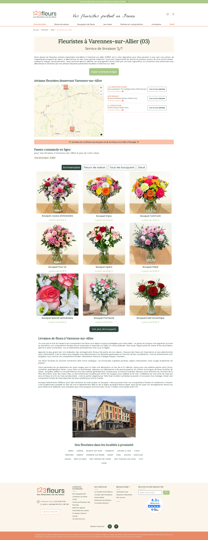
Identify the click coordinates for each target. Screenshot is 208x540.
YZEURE (104, 463)
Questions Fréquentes (50, 512)
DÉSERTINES (69, 455)
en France (113, 142)
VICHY (141, 459)
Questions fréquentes (124, 495)
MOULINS (68, 459)
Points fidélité (99, 498)
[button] (173, 14)
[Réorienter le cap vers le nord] (101, 94)
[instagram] (109, 526)
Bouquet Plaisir (150, 267)
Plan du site (120, 498)
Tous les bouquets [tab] (122, 167)
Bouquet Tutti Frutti (150, 216)
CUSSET (137, 451)
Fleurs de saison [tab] (95, 167)
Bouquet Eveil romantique (150, 318)
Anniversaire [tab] (71, 167)
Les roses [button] (107, 24)
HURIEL (118, 455)
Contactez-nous (122, 492)
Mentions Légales (78, 508)
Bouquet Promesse (104, 318)
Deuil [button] (172, 24)
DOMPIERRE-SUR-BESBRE (95, 455)
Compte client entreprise (103, 495)
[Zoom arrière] (101, 91)
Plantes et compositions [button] (131, 24)
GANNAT (110, 455)
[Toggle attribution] (101, 134)
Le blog (74, 516)
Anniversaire (40, 24)
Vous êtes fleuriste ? (101, 503)
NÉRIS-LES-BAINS (80, 459)
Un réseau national (79, 513)
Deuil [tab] (141, 167)
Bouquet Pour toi (57, 267)
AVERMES (80, 451)
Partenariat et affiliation (102, 500)
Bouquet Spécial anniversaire (57, 318)
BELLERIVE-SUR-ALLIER (94, 451)
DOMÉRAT (80, 455)
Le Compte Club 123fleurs (103, 492)
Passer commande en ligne (104, 72)
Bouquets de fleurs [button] (86, 24)
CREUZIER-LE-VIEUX (124, 451)
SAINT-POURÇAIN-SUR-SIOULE (125, 459)
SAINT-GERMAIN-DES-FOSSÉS (100, 459)
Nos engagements (79, 494)
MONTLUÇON (138, 455)
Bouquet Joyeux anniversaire (57, 215)
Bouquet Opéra (104, 267)
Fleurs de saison (61, 24)
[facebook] (116, 526)
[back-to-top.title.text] (205, 516)
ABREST (71, 451)
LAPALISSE (127, 455)
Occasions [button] (156, 24)
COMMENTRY (109, 451)
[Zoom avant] (101, 87)
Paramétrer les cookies (80, 511)
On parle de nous (78, 519)
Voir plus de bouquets (104, 329)
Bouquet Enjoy (104, 216)
